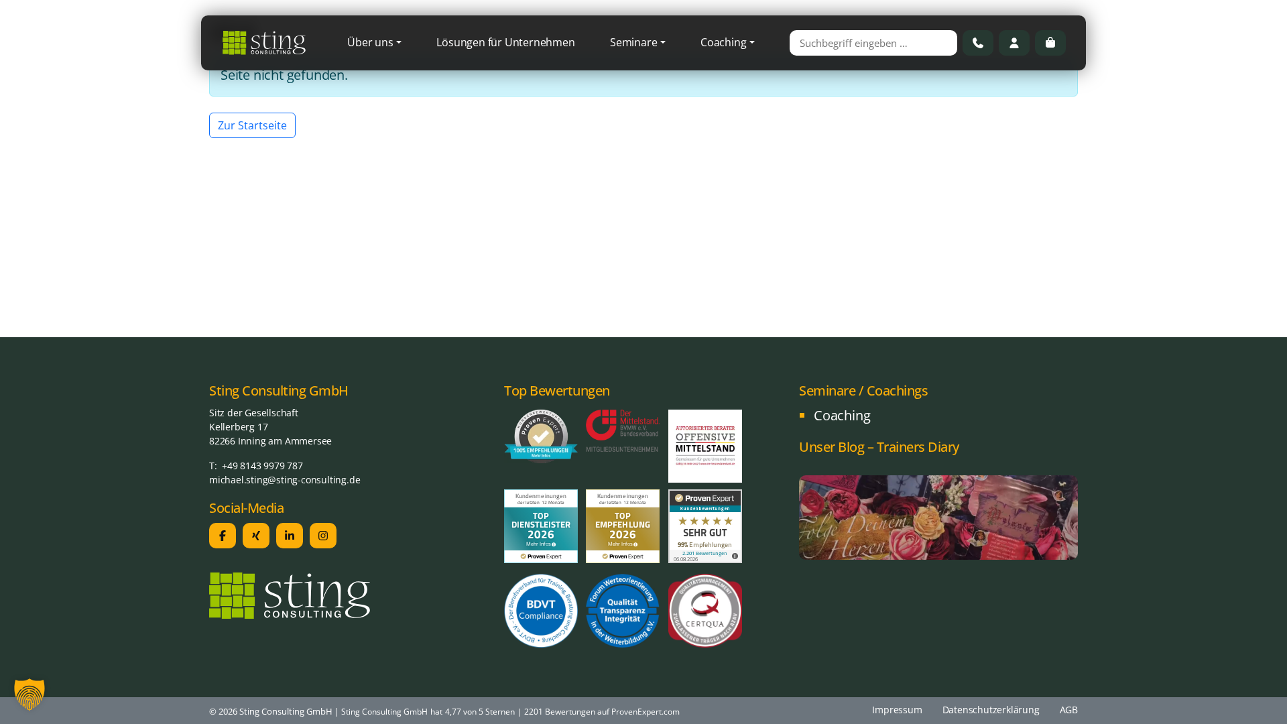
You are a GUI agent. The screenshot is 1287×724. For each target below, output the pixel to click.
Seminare (633, 42)
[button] (29, 694)
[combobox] (873, 43)
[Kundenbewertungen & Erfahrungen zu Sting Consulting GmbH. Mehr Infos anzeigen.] (705, 525)
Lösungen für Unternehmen (505, 42)
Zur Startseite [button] (252, 125)
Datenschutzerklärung (991, 709)
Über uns (370, 42)
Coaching (723, 42)
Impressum (897, 709)
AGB (1069, 709)
